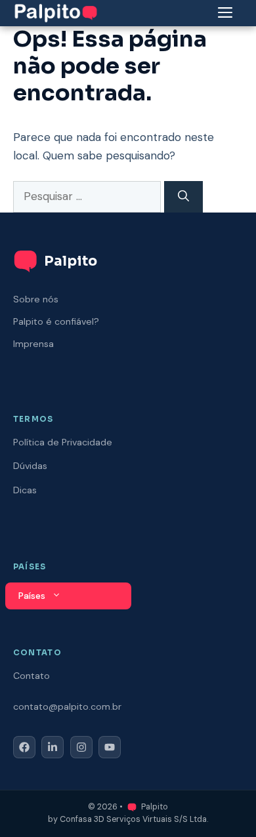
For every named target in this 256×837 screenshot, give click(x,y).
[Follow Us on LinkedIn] (52, 747)
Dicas (25, 490)
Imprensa (33, 344)
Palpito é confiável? (56, 321)
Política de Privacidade (62, 442)
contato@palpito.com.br (67, 706)
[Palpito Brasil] (55, 12)
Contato (31, 676)
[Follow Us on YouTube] (109, 747)
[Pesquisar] (183, 197)
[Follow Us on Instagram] (81, 747)
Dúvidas (30, 466)
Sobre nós (35, 299)
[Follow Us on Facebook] (24, 747)
